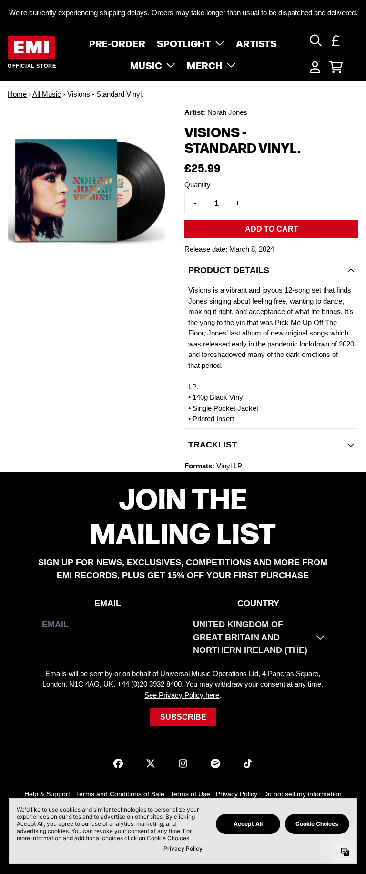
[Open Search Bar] (315, 40)
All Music (46, 94)
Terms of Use (190, 794)
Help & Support (47, 794)
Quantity (197, 185)
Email (107, 603)
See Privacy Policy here (181, 695)
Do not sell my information (302, 794)
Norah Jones (227, 112)
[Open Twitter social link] (150, 763)
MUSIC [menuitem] (146, 64)
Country (258, 603)
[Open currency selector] (335, 40)
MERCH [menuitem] (205, 64)
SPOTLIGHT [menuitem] (184, 43)
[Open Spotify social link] (215, 763)
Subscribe (183, 717)
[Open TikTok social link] (247, 763)
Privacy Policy (236, 794)
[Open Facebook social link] (118, 763)
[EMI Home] (31, 47)
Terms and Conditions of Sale (120, 794)
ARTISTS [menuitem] (256, 43)
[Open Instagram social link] (183, 763)
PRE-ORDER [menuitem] (117, 43)
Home (17, 94)
